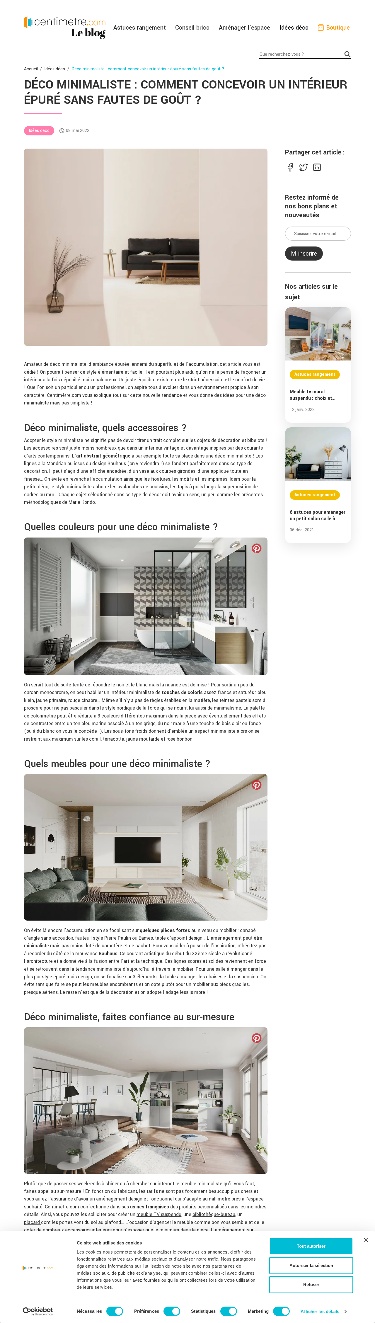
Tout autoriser (311, 1246)
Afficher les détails (320, 1311)
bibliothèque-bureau (213, 1214)
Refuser (311, 1284)
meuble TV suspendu (159, 1214)
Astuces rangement (139, 27)
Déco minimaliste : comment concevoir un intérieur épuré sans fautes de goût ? (147, 69)
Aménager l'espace (244, 27)
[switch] (171, 1311)
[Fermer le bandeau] (366, 1240)
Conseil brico (192, 27)
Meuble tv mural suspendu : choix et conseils (311, 395)
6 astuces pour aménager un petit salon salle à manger (317, 515)
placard (32, 1222)
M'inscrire (304, 253)
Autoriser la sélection (311, 1265)
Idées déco (293, 27)
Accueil (31, 69)
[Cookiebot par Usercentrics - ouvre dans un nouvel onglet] (38, 1311)
